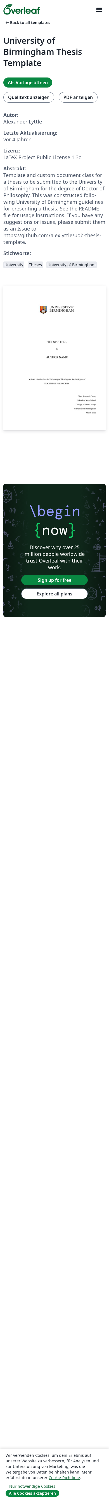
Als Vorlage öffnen (28, 82)
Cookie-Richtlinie (64, 1477)
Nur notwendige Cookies (32, 1486)
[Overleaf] (21, 9)
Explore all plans (54, 594)
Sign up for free (54, 580)
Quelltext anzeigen (28, 97)
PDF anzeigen (78, 97)
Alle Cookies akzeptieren (32, 1493)
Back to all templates (27, 22)
